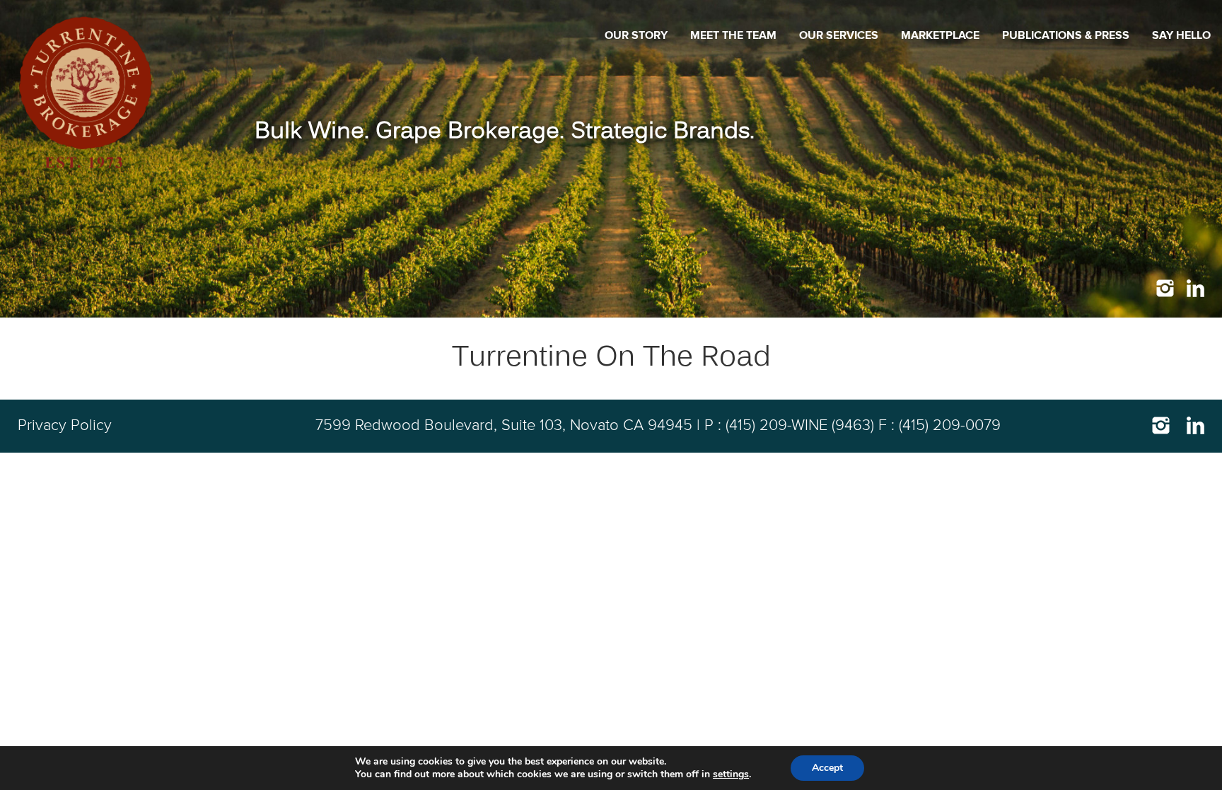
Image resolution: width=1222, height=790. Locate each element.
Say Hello (1181, 35)
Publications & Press (1065, 35)
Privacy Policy (65, 426)
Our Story (636, 35)
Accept (827, 767)
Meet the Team (733, 35)
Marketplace (940, 35)
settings (731, 774)
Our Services (838, 35)
